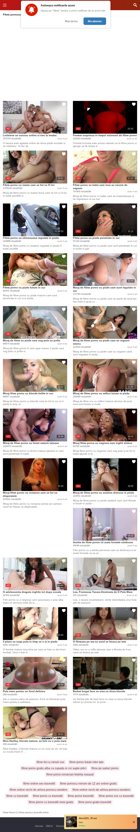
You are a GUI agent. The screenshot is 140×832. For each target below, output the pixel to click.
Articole (39, 826)
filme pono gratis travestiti (94, 802)
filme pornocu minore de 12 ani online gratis (88, 783)
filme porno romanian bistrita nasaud (70, 774)
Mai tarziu (71, 21)
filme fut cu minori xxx (50, 762)
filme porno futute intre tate (86, 762)
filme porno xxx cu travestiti (116, 795)
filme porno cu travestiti (48, 795)
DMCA (49, 826)
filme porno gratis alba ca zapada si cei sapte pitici (54, 768)
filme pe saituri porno (105, 768)
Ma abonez (95, 21)
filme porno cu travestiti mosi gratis (51, 802)
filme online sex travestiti (39, 783)
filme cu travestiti (17, 795)
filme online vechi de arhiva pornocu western (38, 789)
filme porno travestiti (81, 795)
